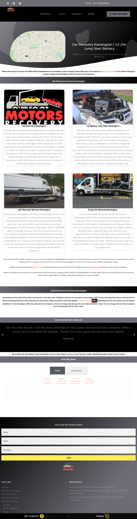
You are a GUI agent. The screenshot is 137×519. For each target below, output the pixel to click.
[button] (2, 334)
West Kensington (89, 381)
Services (45, 14)
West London (89, 383)
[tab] (57, 370)
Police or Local (38, 267)
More (91, 14)
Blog (62, 14)
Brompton (89, 379)
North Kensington (61, 383)
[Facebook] (8, 3)
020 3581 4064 (120, 14)
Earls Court (47, 381)
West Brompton (75, 383)
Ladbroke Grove (61, 381)
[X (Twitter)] (14, 3)
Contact (76, 14)
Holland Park (48, 383)
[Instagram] (20, 3)
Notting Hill (75, 379)
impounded (96, 267)
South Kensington (75, 381)
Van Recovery (84, 54)
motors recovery (84, 301)
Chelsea (47, 379)
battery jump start (108, 71)
